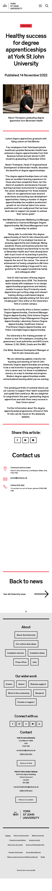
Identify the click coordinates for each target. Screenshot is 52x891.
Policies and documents (21, 836)
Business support (38, 684)
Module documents (38, 836)
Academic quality (34, 840)
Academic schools (15, 652)
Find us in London (26, 799)
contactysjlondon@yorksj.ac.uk (25, 787)
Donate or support (25, 701)
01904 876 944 (26, 790)
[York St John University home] (12, 6)
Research (39, 693)
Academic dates (37, 652)
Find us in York (26, 763)
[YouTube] (33, 724)
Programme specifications (17, 840)
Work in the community (18, 693)
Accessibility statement (33, 852)
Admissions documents (15, 845)
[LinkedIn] (39, 724)
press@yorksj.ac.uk (18, 477)
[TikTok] (26, 724)
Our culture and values (26, 643)
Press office (20, 661)
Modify (43, 857)
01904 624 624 (26, 754)
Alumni (21, 684)
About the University (26, 634)
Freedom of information (16, 852)
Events (9, 684)
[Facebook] (12, 724)
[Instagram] (19, 724)
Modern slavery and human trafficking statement (22, 857)
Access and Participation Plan (35, 845)
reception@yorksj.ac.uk (26, 750)
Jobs (34, 661)
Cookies (8, 836)
